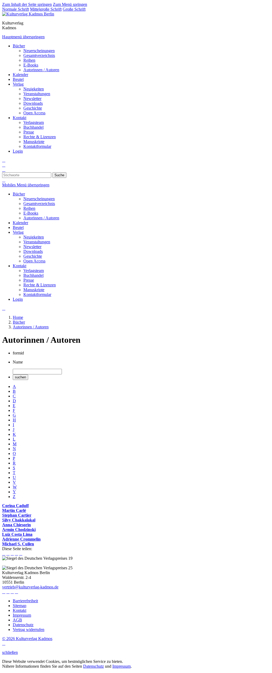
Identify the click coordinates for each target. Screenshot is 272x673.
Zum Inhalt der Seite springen (27, 4)
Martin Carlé (14, 510)
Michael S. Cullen (18, 544)
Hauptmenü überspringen (23, 37)
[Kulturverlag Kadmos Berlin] (28, 14)
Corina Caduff (15, 505)
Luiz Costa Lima (17, 534)
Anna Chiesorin (16, 524)
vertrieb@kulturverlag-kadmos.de (30, 587)
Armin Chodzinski (19, 529)
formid (18, 353)
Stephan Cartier (16, 515)
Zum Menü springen (70, 4)
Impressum (121, 666)
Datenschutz (93, 666)
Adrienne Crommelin (21, 539)
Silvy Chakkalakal (18, 520)
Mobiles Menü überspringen (25, 185)
